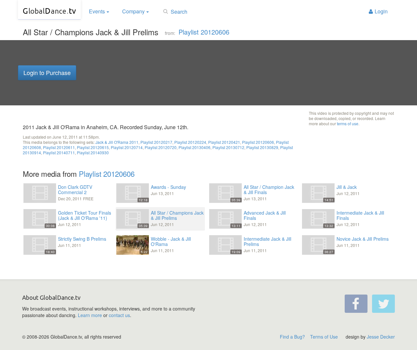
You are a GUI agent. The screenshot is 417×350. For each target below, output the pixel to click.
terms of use (347, 123)
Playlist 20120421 (224, 142)
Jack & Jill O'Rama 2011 (116, 142)
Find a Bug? (292, 336)
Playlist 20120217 (156, 142)
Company (133, 11)
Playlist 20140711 (59, 152)
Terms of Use (324, 336)
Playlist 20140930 (93, 152)
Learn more (90, 315)
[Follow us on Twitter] (383, 304)
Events (97, 11)
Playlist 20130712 (228, 147)
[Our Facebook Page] (356, 304)
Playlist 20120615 (93, 147)
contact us (119, 315)
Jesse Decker (381, 336)
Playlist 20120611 (59, 147)
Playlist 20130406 (194, 147)
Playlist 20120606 (204, 32)
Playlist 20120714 (127, 147)
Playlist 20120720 (161, 147)
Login (381, 11)
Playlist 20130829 (262, 147)
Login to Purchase (47, 72)
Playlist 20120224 (190, 142)
